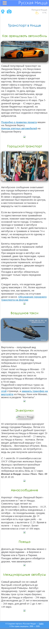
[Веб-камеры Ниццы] (2, 13)
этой (4, 391)
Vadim (41, 624)
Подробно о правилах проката (19, 122)
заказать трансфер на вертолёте (24, 392)
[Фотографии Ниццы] (9, 13)
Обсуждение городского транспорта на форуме (24, 298)
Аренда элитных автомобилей (19, 128)
